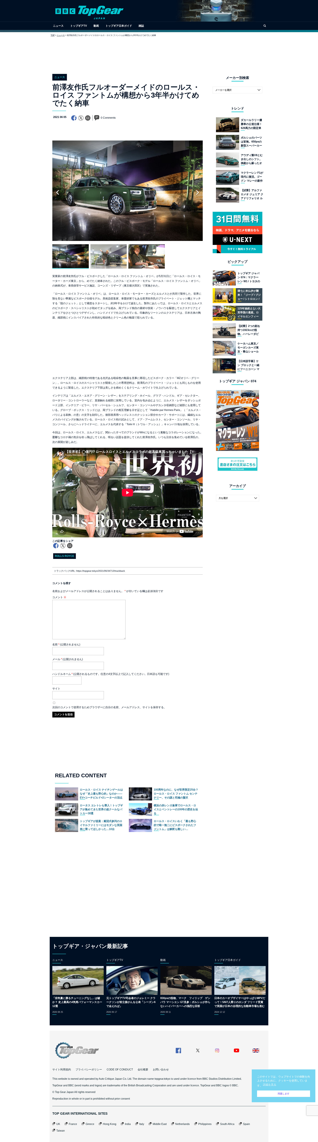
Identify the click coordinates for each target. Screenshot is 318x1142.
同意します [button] (283, 1093)
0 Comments (108, 117)
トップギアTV (78, 25)
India (128, 1124)
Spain (246, 1124)
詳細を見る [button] (269, 1084)
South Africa (227, 1124)
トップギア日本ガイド (119, 25)
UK (58, 1124)
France (73, 1124)
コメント (59, 597)
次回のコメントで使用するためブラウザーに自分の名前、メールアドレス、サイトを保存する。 (109, 707)
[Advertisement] (159, 53)
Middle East (160, 1124)
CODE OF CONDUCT (120, 1069)
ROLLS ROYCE (64, 556)
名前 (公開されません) (66, 644)
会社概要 (143, 1069)
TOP (53, 35)
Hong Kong (109, 1124)
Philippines (205, 1124)
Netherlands (182, 1124)
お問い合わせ (161, 1069)
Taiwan (60, 1130)
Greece (90, 1124)
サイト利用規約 (61, 1069)
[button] (197, 192)
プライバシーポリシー (89, 1069)
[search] (264, 26)
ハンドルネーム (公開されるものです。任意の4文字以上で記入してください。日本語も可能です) (110, 674)
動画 (96, 25)
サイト (56, 688)
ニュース (58, 25)
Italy (141, 1124)
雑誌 (141, 25)
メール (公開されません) (67, 659)
